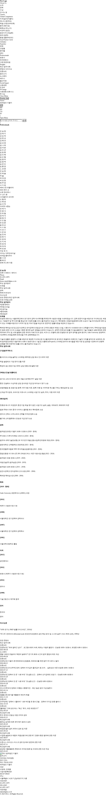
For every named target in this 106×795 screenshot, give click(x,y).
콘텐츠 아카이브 (6, 69)
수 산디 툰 (3, 195)
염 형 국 (3, 218)
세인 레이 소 (4, 190)
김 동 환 (3, 152)
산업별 (2, 48)
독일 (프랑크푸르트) (7, 23)
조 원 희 (3, 239)
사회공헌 (3, 85)
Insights (2, 64)
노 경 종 (3, 169)
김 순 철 (3, 157)
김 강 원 (3, 143)
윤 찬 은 (3, 225)
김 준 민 (3, 164)
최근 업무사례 (5, 67)
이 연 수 (3, 230)
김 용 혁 (3, 162)
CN (1, 112)
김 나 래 (3, 145)
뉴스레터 (3, 76)
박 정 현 (3, 180)
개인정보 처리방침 (7, 758)
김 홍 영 (3, 166)
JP (1, 114)
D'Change (3, 89)
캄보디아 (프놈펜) (6, 33)
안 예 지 (3, 209)
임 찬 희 (3, 234)
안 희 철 (3, 213)
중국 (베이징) (5, 26)
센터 (1, 53)
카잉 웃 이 (3, 251)
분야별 (2, 51)
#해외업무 (3, 314)
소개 (1, 5)
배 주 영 (3, 183)
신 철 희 (3, 199)
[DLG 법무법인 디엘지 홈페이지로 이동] (9, 753)
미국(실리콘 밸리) (6, 19)
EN (1, 109)
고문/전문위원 (5, 62)
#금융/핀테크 (5, 305)
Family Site (4, 98)
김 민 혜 (3, 155)
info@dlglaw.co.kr (6, 792)
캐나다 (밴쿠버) (5, 21)
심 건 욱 (3, 204)
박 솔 (2, 176)
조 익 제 (3, 242)
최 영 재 (3, 244)
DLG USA (3, 760)
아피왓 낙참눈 (5, 206)
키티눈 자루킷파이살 (7, 253)
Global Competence (6, 17)
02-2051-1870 (4, 783)
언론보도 (3, 71)
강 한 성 (3, 138)
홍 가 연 (3, 258)
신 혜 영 (3, 202)
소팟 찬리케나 (5, 192)
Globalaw (3, 42)
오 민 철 (3, 220)
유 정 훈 (3, 223)
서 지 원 (3, 185)
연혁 (1, 8)
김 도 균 (3, 150)
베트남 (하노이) (5, 28)
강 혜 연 (3, 141)
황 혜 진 (3, 260)
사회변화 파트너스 (7, 92)
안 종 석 (3, 211)
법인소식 (3, 74)
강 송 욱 (3, 136)
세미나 (2, 78)
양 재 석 (3, 216)
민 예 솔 (3, 173)
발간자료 (3, 81)
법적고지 (3, 756)
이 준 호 (3, 232)
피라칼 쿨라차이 (6, 256)
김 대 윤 (3, 148)
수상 (1, 10)
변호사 (2, 58)
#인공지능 (3, 309)
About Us (3, 3)
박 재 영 (3, 178)
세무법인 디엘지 (6, 103)
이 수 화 (3, 227)
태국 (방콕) (4, 35)
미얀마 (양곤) (5, 30)
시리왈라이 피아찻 (7, 197)
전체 (1, 46)
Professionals (4, 55)
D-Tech (2, 87)
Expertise (3, 44)
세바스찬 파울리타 (7, 188)
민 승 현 (3, 171)
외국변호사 (4, 60)
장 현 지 (3, 237)
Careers (2, 14)
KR (1, 107)
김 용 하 (3, 159)
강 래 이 (3, 134)
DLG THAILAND (6, 762)
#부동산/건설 (5, 307)
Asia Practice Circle (6, 40)
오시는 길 (3, 12)
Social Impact (4, 83)
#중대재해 (3, 312)
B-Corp (2, 94)
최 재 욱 (3, 246)
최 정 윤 (3, 249)
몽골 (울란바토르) (6, 38)
